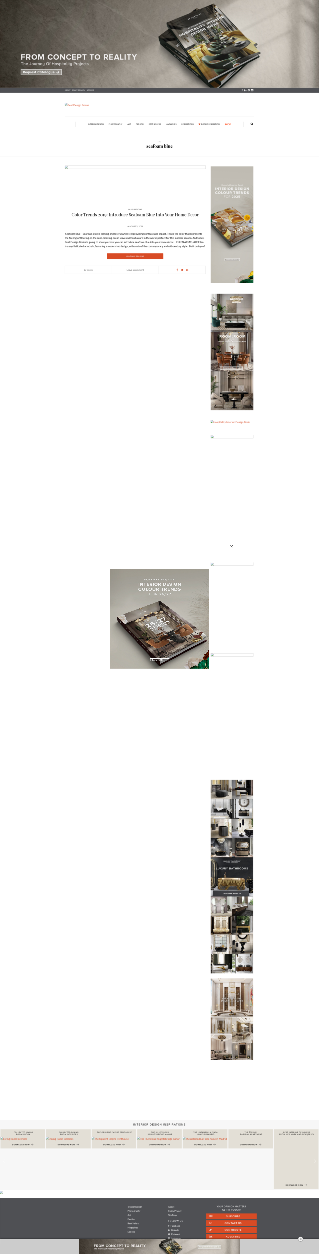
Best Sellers (155, 124)
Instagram (176, 1238)
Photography (115, 124)
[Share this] (177, 270)
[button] (315, 1161)
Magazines (171, 124)
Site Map (172, 1215)
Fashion (140, 124)
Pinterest (175, 1234)
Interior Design (96, 124)
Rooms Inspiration (210, 124)
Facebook (175, 1226)
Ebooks (131, 1231)
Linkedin (175, 1230)
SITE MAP (90, 90)
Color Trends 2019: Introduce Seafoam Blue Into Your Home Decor (135, 214)
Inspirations (187, 124)
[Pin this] (187, 270)
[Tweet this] (182, 270)
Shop (228, 124)
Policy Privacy (175, 1211)
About (67, 90)
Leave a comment (135, 270)
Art (129, 124)
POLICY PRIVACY (78, 90)
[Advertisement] (99, 1093)
